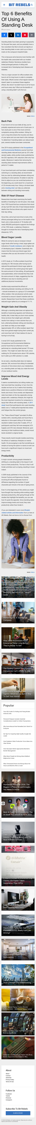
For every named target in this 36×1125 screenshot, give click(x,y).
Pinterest (8, 1098)
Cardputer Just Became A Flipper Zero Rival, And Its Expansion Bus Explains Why (18, 1056)
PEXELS (33, 116)
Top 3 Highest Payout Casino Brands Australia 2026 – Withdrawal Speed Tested (17, 1008)
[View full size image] (18, 103)
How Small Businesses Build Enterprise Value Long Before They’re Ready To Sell (15, 643)
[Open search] (33, 4)
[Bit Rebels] (18, 6)
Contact (8, 1075)
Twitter (8, 1096)
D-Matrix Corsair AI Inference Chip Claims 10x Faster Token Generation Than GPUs (17, 880)
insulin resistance (16, 246)
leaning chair (10, 188)
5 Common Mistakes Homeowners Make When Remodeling (14, 954)
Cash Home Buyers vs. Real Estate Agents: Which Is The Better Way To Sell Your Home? (18, 694)
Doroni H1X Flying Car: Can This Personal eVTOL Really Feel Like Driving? (17, 930)
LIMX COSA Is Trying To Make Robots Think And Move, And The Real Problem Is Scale (17, 837)
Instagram (9, 1100)
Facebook (9, 1094)
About (7, 1073)
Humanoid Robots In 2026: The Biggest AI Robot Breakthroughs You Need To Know (16, 787)
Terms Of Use (10, 1081)
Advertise (8, 1077)
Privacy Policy (10, 1079)
